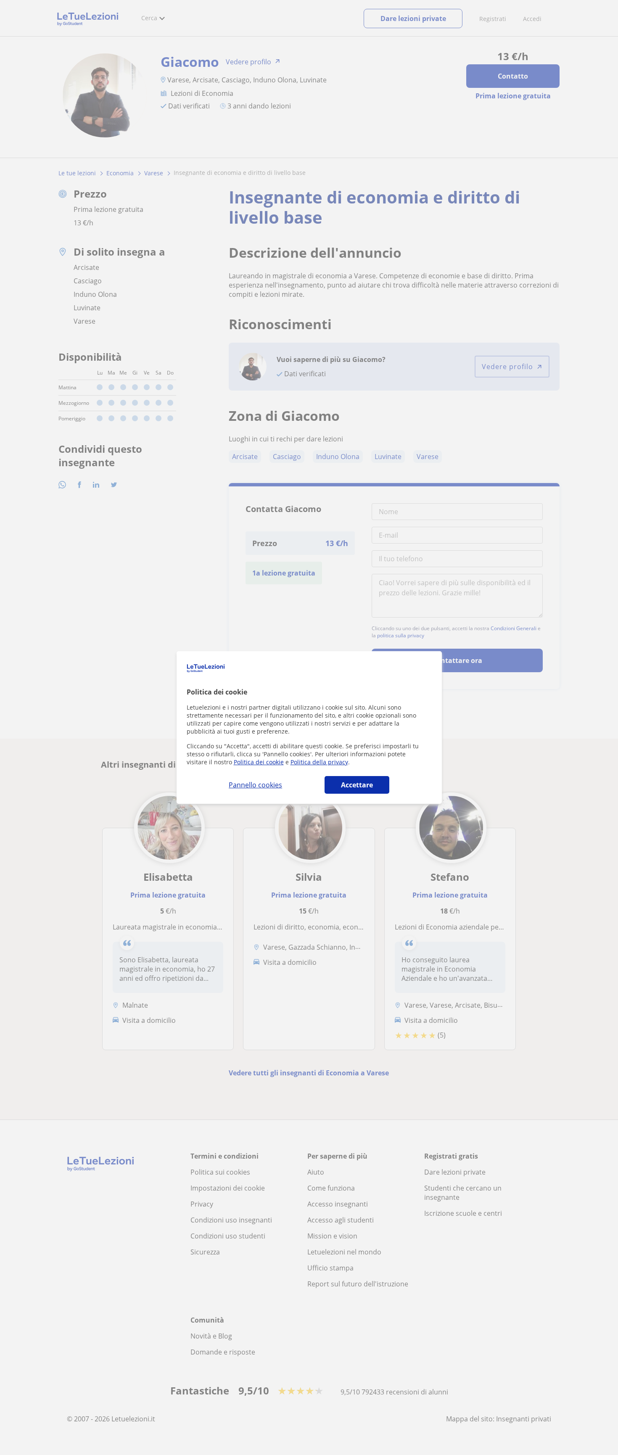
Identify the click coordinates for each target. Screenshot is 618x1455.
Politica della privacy (319, 762)
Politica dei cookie (259, 762)
